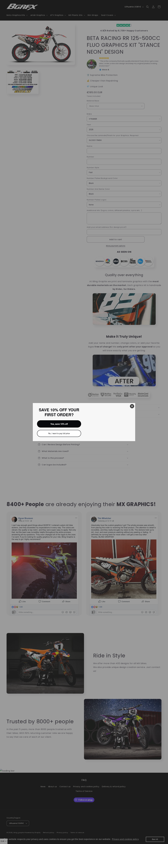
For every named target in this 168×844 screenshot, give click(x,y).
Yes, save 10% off (59, 423)
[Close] (132, 406)
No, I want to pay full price (59, 433)
